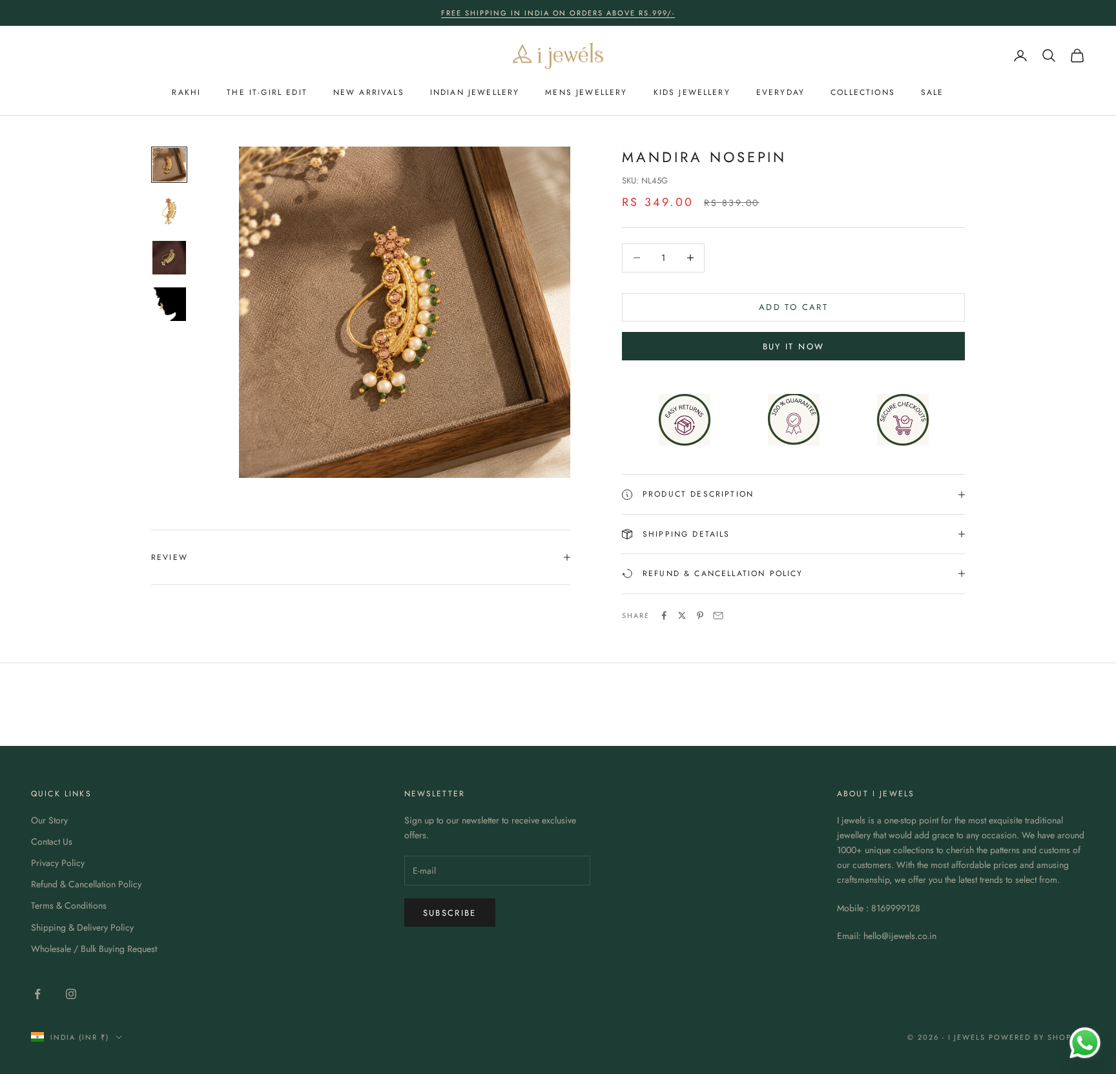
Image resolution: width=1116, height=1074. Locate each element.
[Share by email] (718, 615)
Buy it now (793, 346)
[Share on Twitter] (682, 615)
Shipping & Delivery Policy (82, 927)
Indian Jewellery (475, 92)
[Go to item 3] (169, 258)
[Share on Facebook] (664, 615)
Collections (863, 92)
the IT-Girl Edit (267, 92)
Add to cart (793, 307)
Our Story (49, 820)
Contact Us (51, 841)
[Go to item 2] (169, 211)
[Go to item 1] (169, 165)
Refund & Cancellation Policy (86, 884)
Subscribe (450, 913)
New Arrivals (368, 92)
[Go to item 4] (169, 304)
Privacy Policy (58, 862)
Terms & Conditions (69, 905)
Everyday (780, 92)
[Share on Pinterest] (700, 615)
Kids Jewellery (692, 92)
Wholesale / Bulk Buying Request (94, 948)
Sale (932, 92)
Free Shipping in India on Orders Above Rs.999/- (558, 13)
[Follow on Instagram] (71, 993)
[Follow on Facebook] (37, 993)
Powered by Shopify (1037, 1037)
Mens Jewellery (586, 92)
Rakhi (186, 92)
